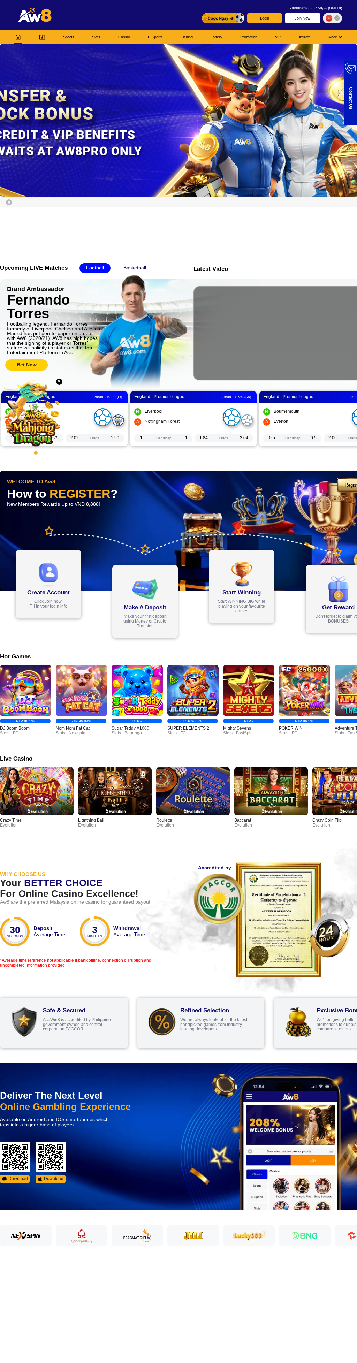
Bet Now (27, 364)
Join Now (302, 18)
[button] (178, 120)
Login (264, 18)
